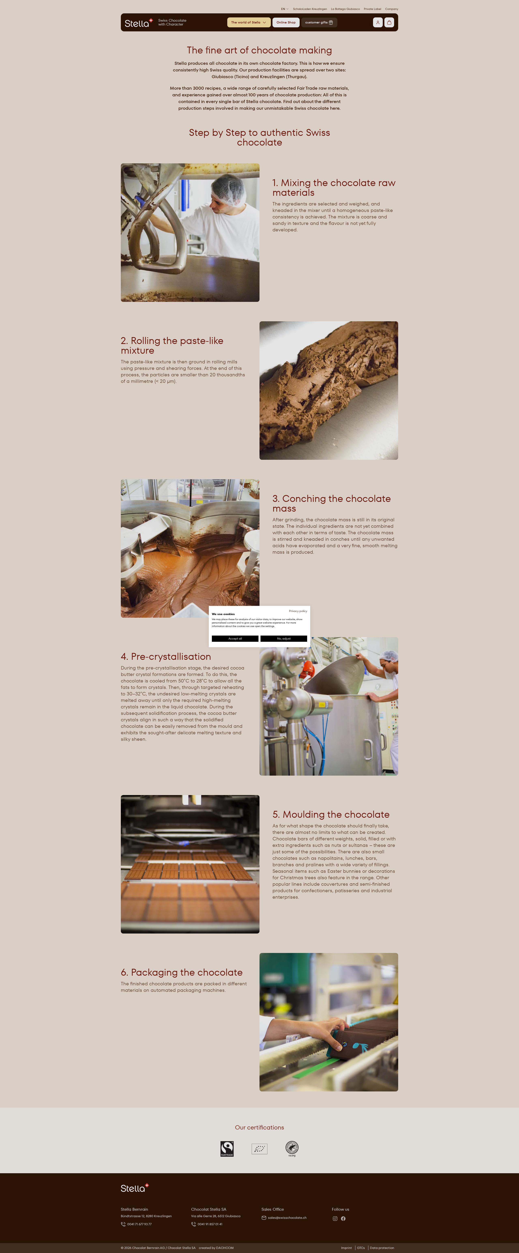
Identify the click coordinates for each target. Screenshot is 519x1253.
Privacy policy (298, 611)
